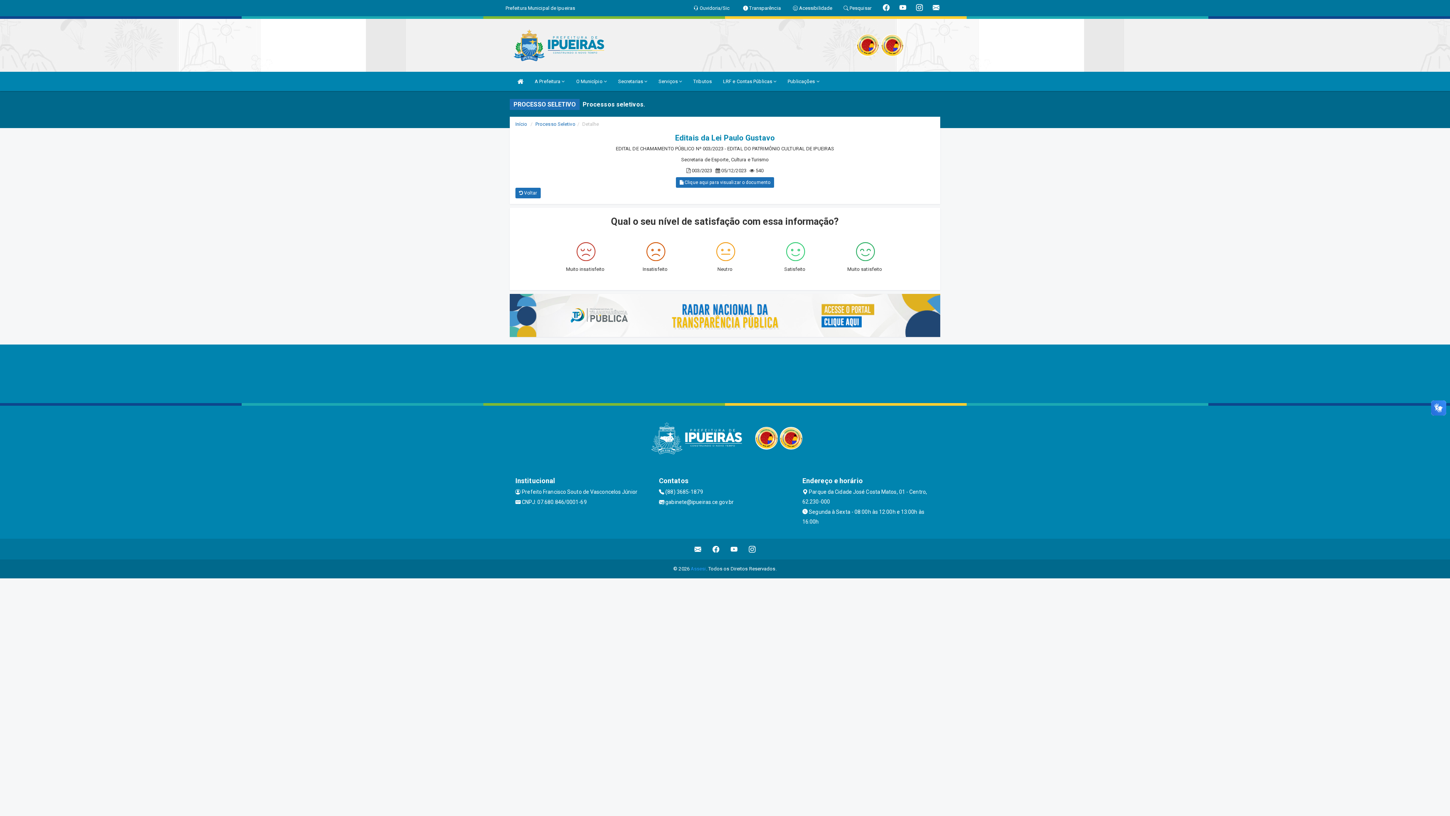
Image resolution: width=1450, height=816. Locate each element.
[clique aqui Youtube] (734, 549)
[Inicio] (520, 81)
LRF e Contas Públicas (748, 81)
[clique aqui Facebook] (716, 549)
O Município (590, 81)
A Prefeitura (548, 81)
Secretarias (631, 81)
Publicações (802, 81)
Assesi (698, 569)
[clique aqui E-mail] (698, 549)
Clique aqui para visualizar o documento (726, 182)
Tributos (702, 81)
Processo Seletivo (555, 124)
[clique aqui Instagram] (752, 549)
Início (521, 124)
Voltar (530, 193)
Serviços (669, 81)
